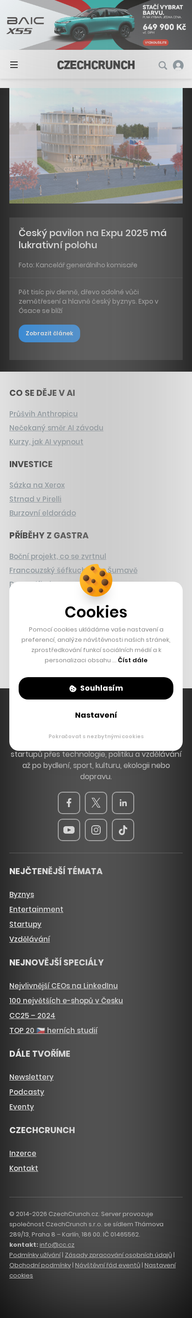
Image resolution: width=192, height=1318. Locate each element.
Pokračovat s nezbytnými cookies (96, 736)
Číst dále (133, 660)
